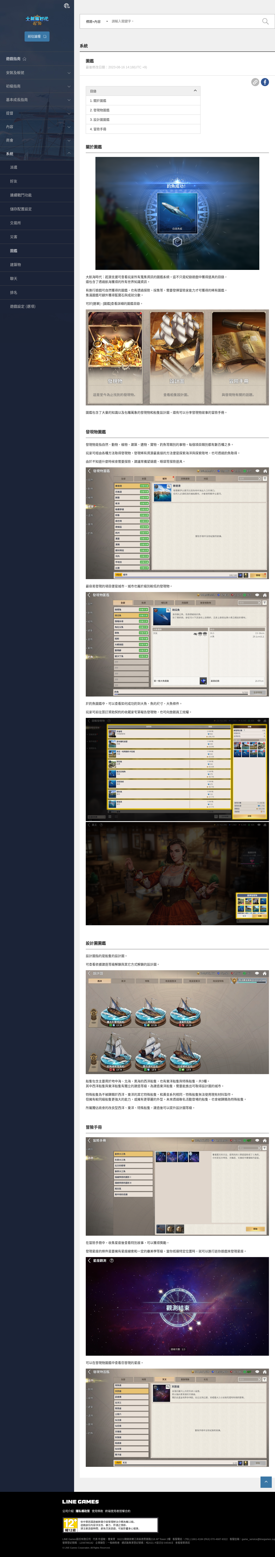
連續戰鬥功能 (21, 195)
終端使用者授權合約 (117, 1511)
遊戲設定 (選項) (23, 307)
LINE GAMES (80, 1502)
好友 (13, 181)
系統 (9, 154)
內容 (9, 127)
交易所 (15, 223)
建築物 (15, 265)
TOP (266, 1482)
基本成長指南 (17, 100)
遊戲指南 (13, 59)
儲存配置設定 (21, 209)
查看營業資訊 (182, 1543)
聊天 (13, 279)
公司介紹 (68, 1511)
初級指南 (13, 86)
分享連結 (255, 82)
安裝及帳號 (15, 73)
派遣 (13, 167)
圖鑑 (13, 251)
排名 (13, 293)
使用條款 (97, 1511)
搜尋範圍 (265, 21)
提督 (9, 113)
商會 (9, 140)
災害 (13, 237)
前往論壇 (34, 36)
